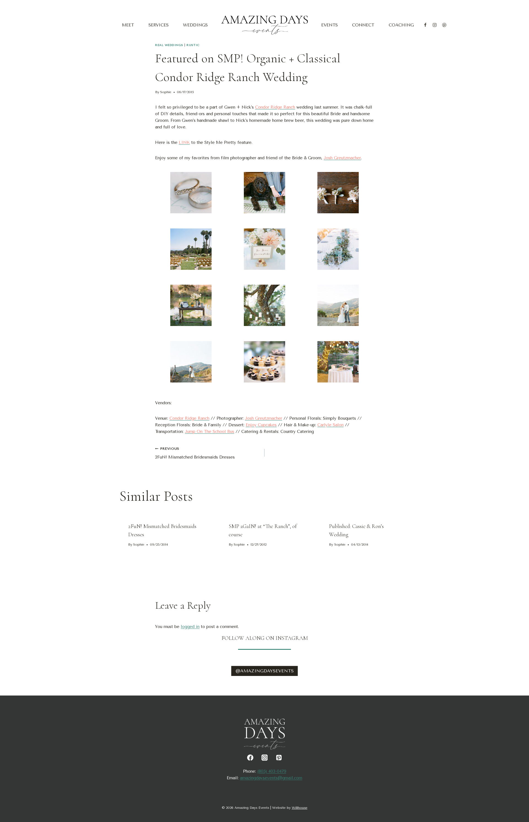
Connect (363, 25)
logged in (190, 626)
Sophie (165, 92)
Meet (128, 25)
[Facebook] (425, 25)
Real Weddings (169, 45)
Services (159, 25)
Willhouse (299, 808)
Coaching (401, 25)
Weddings (195, 25)
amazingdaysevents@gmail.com (271, 777)
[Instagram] (435, 25)
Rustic (193, 45)
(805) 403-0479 (271, 771)
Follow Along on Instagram (265, 638)
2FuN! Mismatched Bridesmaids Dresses (195, 453)
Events (329, 25)
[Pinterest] (444, 25)
